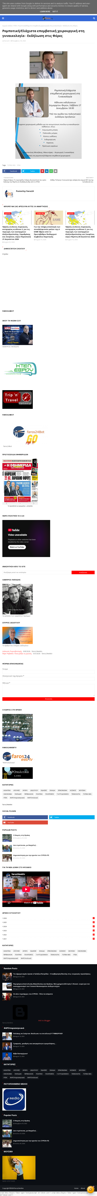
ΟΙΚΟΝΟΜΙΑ (8, 794)
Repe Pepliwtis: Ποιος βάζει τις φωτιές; (17, 653)
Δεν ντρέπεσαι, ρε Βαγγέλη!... (25, 845)
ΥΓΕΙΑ (15, 26)
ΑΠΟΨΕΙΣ (16, 790)
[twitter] (72, 817)
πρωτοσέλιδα (13, 506)
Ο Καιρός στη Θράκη (21, 835)
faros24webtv (7, 804)
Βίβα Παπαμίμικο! (20, 1053)
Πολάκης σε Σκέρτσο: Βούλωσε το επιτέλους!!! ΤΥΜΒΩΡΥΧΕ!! (38, 1033)
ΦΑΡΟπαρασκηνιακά (17, 798)
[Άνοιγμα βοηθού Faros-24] (90, 1189)
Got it (55, 11)
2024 (48, 926)
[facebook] (25, 817)
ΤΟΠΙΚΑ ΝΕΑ (11, 165)
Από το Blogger (44, 1020)
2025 (48, 922)
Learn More (45, 11)
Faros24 (6, 41)
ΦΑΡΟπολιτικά (32, 798)
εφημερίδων (22, 506)
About (83, 1188)
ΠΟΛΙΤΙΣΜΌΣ (49, 794)
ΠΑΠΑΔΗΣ (18, 794)
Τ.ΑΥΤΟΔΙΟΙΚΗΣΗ (63, 794)
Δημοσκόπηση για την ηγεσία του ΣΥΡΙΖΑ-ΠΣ (31, 855)
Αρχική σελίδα (7, 26)
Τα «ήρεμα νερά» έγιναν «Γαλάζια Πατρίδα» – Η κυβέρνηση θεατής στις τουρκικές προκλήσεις (51, 974)
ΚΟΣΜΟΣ (73, 790)
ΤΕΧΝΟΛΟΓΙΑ (76, 794)
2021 (48, 939)
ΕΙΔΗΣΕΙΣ (44, 790)
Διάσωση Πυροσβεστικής (12, 651)
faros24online (19, 1188)
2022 (48, 935)
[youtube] (25, 822)
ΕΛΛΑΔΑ (52, 790)
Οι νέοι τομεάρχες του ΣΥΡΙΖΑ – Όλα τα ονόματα (33, 994)
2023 (48, 931)
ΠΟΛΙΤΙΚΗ (39, 794)
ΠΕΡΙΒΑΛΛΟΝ (28, 794)
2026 (48, 918)
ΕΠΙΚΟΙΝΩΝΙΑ (62, 790)
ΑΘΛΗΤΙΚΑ (7, 790)
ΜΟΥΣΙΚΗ (82, 790)
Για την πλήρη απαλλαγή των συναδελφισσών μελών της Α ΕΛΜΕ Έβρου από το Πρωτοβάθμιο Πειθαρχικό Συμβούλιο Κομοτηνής (47, 232)
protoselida (30, 506)
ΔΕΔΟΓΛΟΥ (34, 790)
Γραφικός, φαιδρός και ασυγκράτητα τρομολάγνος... (34, 1043)
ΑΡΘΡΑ (25, 790)
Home (76, 1188)
